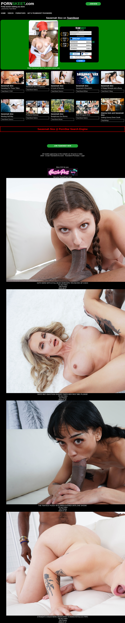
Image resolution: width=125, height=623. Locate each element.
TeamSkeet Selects (32, 89)
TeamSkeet (12, 8)
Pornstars (20, 13)
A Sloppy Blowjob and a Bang (111, 88)
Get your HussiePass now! (62, 177)
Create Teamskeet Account (54, 156)
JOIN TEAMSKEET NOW (62, 146)
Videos (11, 13)
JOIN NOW (93, 4)
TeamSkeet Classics (57, 91)
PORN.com (17, 3)
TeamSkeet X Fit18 (7, 91)
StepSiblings (105, 120)
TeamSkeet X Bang (107, 91)
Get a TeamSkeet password (39, 13)
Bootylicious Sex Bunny (59, 116)
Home (3, 13)
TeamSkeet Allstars (57, 119)
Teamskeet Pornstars (72, 156)
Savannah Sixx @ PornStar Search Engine (63, 129)
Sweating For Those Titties (10, 88)
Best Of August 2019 (83, 115)
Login (83, 156)
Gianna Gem (106, 113)
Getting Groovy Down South (110, 117)
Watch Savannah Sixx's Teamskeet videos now (43, 68)
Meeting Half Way (7, 116)
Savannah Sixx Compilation (35, 86)
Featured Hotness (32, 115)
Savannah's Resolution (84, 88)
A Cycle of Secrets (57, 88)
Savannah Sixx (7, 86)
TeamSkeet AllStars (82, 91)
